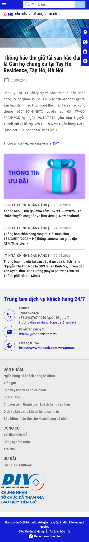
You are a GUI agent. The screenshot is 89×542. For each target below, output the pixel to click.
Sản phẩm (21, 14)
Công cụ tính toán (17, 442)
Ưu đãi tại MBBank (18, 465)
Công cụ (38, 14)
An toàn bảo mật (60, 531)
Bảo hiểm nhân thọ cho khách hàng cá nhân (36, 419)
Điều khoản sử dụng (31, 531)
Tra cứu (9, 449)
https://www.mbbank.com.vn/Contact (47, 348)
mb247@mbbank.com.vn (38, 334)
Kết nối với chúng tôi (47, 536)
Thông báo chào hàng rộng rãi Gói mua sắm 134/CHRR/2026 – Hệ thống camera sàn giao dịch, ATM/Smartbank (41, 238)
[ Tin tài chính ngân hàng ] (26, 205)
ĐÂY (56, 143)
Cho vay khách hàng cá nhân (25, 390)
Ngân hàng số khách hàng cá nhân (29, 376)
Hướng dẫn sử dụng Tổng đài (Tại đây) (47, 322)
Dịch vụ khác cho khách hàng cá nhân (31, 411)
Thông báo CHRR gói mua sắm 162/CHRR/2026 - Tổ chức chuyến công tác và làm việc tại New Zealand (42, 213)
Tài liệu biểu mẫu (16, 435)
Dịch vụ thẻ (12, 397)
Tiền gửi (10, 383)
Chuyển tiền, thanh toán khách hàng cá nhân (37, 404)
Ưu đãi (53, 14)
